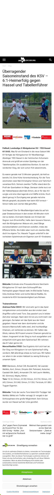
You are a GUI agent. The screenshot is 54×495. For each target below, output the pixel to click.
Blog (9, 66)
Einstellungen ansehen (27, 486)
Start (4, 66)
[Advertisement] (27, 28)
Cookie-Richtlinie (13, 491)
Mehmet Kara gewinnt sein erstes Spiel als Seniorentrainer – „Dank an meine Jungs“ (40, 429)
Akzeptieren (27, 472)
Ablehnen (27, 479)
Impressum (46, 491)
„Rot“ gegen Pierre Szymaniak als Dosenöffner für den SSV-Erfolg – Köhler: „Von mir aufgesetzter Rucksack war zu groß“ (15, 430)
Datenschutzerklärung (31, 491)
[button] (50, 445)
